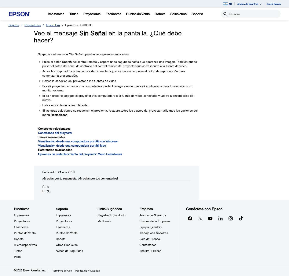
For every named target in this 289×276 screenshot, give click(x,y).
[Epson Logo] (19, 14)
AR (230, 4)
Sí (48, 187)
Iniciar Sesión (274, 4)
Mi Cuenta (104, 221)
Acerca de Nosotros (152, 215)
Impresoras (21, 215)
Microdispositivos (25, 245)
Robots (18, 239)
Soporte (13, 25)
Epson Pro (53, 25)
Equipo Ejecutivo (150, 227)
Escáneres (21, 227)
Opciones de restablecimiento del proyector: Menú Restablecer (80, 154)
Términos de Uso (62, 270)
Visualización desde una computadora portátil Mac (72, 145)
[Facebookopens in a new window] (190, 218)
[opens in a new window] (241, 218)
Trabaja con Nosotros (153, 233)
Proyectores (33, 25)
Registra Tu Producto (111, 215)
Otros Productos (67, 245)
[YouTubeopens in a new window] (210, 218)
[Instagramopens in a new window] (230, 218)
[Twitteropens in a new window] (200, 218)
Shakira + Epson (150, 250)
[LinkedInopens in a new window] (220, 218)
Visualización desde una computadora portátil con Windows (78, 141)
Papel (17, 256)
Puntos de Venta (25, 233)
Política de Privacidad (87, 270)
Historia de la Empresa (154, 221)
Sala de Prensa (149, 239)
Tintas (18, 250)
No (48, 191)
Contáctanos (147, 245)
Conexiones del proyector (55, 132)
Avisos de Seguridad (69, 250)
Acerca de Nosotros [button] (247, 4)
